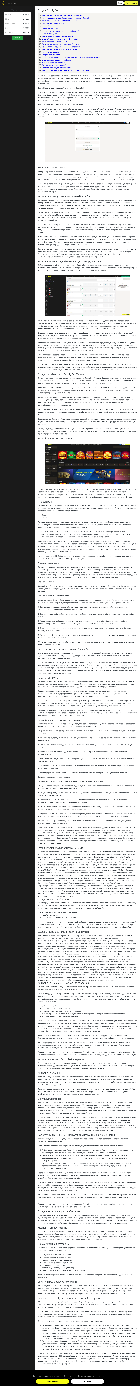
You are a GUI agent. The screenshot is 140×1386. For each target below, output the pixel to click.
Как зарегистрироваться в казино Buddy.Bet (61, 31)
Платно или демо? (50, 34)
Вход (120, 3)
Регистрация (52, 1381)
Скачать (87, 1381)
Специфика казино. (50, 28)
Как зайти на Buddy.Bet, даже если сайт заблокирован (65, 70)
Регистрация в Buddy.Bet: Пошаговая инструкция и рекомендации (71, 57)
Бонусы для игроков (51, 55)
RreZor (8, 15)
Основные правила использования (93, 1376)
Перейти (17, 38)
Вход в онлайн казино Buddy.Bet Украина (60, 21)
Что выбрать (47, 26)
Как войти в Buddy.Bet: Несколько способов (61, 47)
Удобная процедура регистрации (56, 68)
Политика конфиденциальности (46, 1376)
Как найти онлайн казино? (53, 62)
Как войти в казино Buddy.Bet (55, 23)
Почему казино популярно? (54, 65)
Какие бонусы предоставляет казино (58, 36)
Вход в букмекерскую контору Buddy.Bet (60, 39)
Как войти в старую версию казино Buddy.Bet (62, 15)
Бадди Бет (11, 3)
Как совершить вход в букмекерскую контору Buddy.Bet (66, 18)
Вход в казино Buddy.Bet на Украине (57, 60)
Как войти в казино (50, 52)
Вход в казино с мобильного (54, 41)
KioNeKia (9, 32)
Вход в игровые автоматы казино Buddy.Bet (61, 44)
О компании (69, 1376)
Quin (7, 28)
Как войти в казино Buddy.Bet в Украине (59, 49)
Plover (7, 19)
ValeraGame (10, 23)
